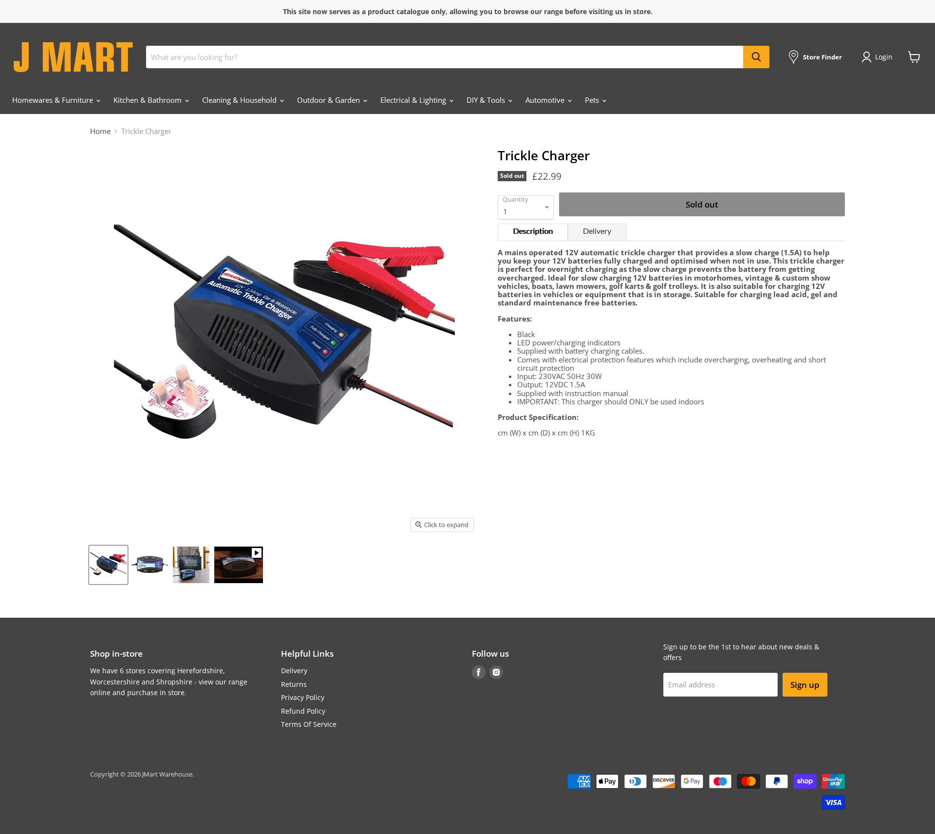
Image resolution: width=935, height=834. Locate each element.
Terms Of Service (309, 724)
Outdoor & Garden (329, 100)
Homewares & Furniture (53, 100)
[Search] (756, 57)
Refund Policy (303, 711)
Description (533, 231)
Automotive (545, 100)
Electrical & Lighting (414, 100)
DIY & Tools (487, 100)
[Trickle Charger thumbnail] (108, 565)
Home (100, 131)
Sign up (805, 684)
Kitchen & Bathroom (148, 100)
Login (884, 56)
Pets (593, 100)
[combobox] (444, 57)
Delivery (597, 231)
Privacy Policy (302, 697)
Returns (294, 684)
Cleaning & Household (240, 100)
